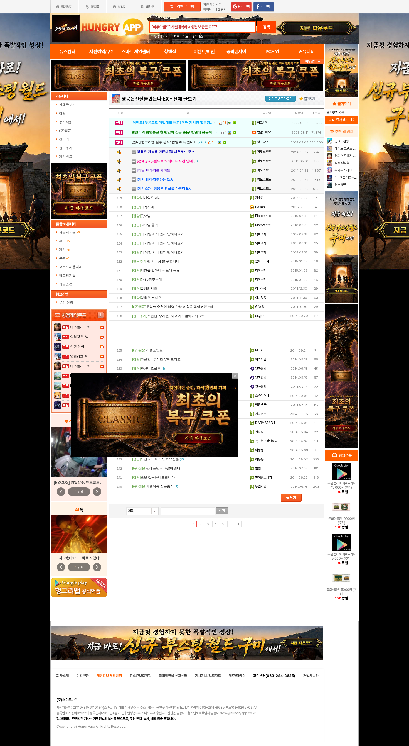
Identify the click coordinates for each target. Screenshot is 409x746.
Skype (259, 316)
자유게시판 (69, 232)
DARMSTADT (264, 423)
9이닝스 (197, 36)
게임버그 (65, 157)
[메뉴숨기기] (312, 61)
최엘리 (258, 432)
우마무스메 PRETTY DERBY (346, 170)
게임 (64, 250)
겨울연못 (260, 414)
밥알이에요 (263, 132)
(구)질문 (65, 131)
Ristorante (262, 216)
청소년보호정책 (140, 676)
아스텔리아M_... (82, 327)
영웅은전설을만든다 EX (145, 99)
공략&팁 (65, 122)
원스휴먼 (340, 185)
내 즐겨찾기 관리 (341, 120)
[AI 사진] (79, 534)
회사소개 (62, 676)
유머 (64, 241)
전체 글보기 (185, 99)
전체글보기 (67, 105)
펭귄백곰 (260, 405)
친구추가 (65, 148)
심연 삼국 (77, 346)
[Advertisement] (216, 333)
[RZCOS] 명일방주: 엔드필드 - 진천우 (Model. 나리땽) (97, 482)
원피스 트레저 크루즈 (346, 156)
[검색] (222, 510)
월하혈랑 (260, 368)
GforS (259, 307)
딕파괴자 (260, 234)
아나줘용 (260, 289)
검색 (266, 27)
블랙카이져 (261, 261)
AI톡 (64, 258)
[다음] (238, 524)
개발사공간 (311, 676)
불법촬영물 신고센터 (173, 676)
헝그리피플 (67, 275)
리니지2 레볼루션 (345, 177)
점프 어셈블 (341, 163)
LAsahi (260, 207)
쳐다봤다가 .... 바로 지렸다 (79, 558)
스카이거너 (261, 396)
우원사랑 (260, 486)
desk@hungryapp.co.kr (237, 713)
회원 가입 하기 (212, 4)
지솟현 (258, 198)
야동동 (258, 450)
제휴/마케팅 (237, 676)
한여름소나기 (263, 477)
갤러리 (64, 139)
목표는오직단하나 (265, 441)
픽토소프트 (263, 152)
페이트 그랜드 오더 (346, 148)
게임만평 (65, 284)
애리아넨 (260, 359)
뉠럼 (257, 468)
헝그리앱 (262, 123)
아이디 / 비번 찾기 (214, 9)
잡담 (62, 113)
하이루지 (260, 270)
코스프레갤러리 (70, 267)
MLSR (258, 350)
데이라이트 (181, 36)
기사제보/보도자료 (208, 676)
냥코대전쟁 (341, 141)
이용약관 (83, 676)
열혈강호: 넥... (80, 337)
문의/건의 (66, 302)
